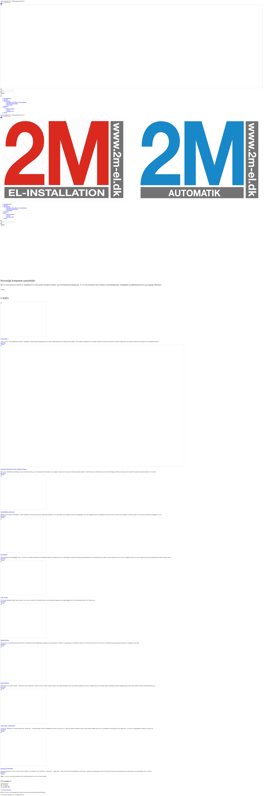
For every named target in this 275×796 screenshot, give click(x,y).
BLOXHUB (4, 554)
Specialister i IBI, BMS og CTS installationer (16, 102)
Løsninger (5, 99)
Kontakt (5, 112)
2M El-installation (10, 108)
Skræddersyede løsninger (12, 103)
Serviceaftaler (9, 104)
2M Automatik (6, 101)
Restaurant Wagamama (7, 768)
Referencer (5, 106)
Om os (4, 107)
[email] (1, 3)
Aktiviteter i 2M (10, 111)
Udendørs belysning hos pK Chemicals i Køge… (14, 469)
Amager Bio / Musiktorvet (8, 725)
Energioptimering (7, 98)
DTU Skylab (4, 597)
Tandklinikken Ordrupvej (8, 512)
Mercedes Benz (5, 640)
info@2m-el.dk (7, 789)
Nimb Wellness (5, 683)
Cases (3, 344)
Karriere (8, 110)
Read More (3, 342)
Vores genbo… (5, 339)
